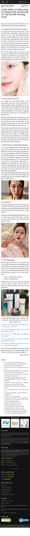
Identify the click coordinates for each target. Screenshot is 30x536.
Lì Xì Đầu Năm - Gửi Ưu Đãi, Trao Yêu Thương (15, 409)
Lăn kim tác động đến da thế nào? (12, 404)
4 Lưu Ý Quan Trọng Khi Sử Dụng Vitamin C (15, 362)
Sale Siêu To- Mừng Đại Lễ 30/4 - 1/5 (13, 403)
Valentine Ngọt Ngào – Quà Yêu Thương (14, 408)
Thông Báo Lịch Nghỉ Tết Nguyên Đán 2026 (15, 377)
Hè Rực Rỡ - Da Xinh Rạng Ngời (12, 396)
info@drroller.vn (7, 479)
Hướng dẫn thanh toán (6, 489)
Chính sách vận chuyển (6, 490)
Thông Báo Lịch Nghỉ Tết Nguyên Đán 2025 (15, 413)
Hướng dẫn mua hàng (6, 487)
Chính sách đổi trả (5, 492)
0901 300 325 (26, 5)
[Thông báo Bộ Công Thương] (24, 520)
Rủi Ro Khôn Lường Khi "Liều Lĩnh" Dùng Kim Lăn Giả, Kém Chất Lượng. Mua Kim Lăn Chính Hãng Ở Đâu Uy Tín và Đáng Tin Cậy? (16, 399)
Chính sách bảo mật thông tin (7, 494)
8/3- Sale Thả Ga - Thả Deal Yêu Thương (14, 406)
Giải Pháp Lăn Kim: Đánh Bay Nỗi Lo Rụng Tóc (15, 411)
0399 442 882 (11, 476)
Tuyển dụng (3, 485)
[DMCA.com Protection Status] (6, 520)
